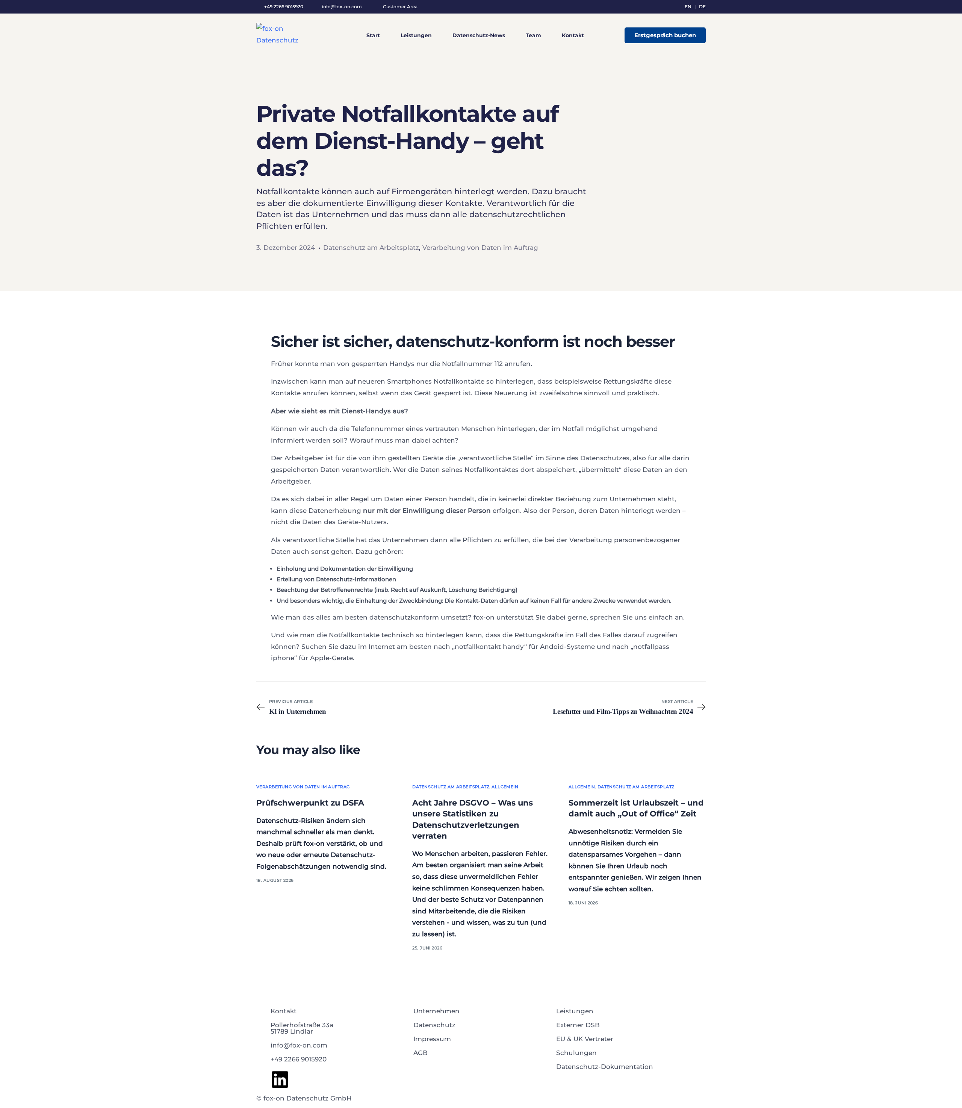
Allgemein (505, 787)
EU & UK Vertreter (584, 1039)
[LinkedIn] (280, 1079)
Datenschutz (434, 1025)
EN (688, 6)
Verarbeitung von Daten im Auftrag (480, 247)
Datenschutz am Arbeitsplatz (371, 247)
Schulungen (576, 1053)
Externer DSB (578, 1025)
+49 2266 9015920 (299, 1059)
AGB (420, 1053)
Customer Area (400, 7)
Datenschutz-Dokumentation (604, 1066)
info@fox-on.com (341, 7)
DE (702, 6)
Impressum (432, 1039)
